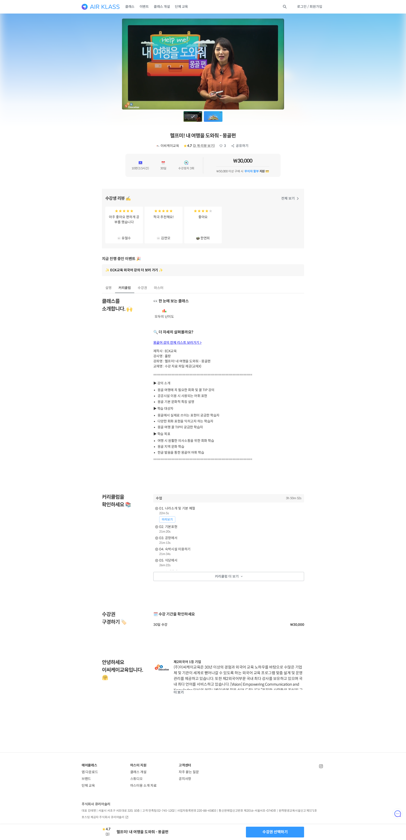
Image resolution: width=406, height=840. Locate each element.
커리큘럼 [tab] (124, 288)
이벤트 (144, 6)
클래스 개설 (162, 6)
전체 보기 (288, 198)
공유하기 (242, 146)
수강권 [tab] (142, 288)
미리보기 (167, 519)
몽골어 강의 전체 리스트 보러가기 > (177, 342)
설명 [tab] (108, 288)
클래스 (129, 6)
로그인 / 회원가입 (309, 6)
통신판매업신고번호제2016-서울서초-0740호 (247, 811)
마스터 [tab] (158, 288)
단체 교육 (181, 6)
